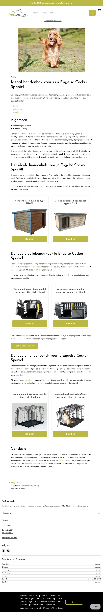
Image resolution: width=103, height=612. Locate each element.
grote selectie (28, 380)
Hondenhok (17, 106)
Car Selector (26, 335)
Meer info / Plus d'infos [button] (53, 608)
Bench (15, 112)
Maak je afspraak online (24, 346)
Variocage (36, 267)
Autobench (17, 109)
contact (62, 460)
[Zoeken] (92, 13)
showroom (21, 339)
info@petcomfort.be (9, 538)
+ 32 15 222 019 (7, 525)
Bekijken (29, 239)
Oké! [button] (74, 602)
